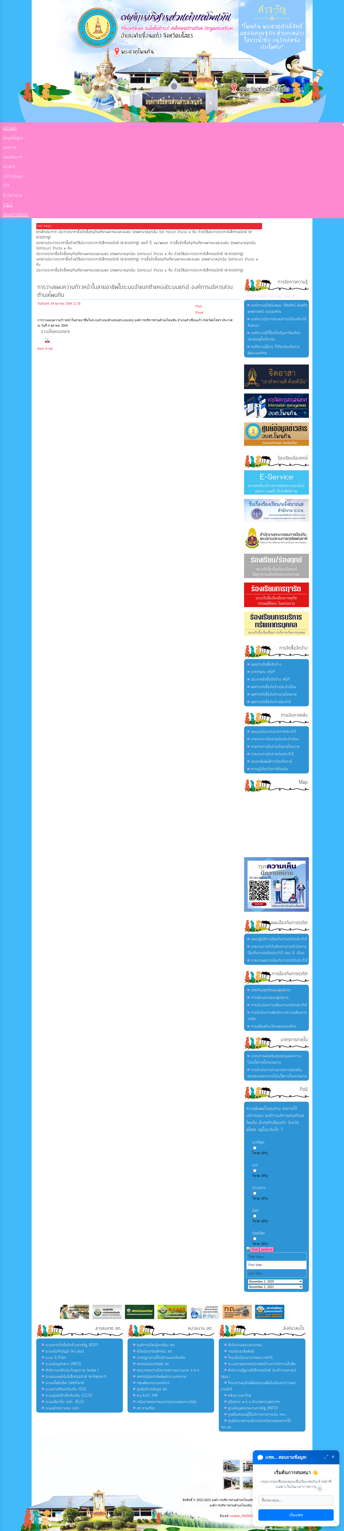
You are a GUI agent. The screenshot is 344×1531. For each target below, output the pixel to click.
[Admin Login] (319, 1488)
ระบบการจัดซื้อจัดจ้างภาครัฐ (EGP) (72, 1345)
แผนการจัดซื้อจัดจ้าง (266, 664)
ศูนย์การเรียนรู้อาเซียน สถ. (156, 1345)
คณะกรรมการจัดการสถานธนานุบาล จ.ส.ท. (168, 1370)
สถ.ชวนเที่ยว (146, 1408)
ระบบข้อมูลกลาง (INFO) (63, 1364)
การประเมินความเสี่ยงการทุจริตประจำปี (279, 1005)
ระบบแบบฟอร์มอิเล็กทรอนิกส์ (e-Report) (76, 1376)
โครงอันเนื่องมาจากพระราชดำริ (250, 1357)
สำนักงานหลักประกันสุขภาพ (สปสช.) (72, 1370)
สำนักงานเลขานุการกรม (245, 1345)
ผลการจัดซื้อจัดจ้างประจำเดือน (273, 687)
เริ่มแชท (296, 1515)
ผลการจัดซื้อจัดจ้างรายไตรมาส (274, 694)
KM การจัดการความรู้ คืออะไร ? (272, 296)
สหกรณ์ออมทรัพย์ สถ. (153, 1364)
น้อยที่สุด (258, 1233)
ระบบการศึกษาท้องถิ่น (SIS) (66, 1389)
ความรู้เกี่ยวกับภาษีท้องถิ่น (269, 769)
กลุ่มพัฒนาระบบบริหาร (153, 1383)
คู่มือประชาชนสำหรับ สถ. (155, 1351)
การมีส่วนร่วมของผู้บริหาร (270, 997)
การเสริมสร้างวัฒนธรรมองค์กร (273, 1026)
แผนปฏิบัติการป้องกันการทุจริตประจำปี (279, 939)
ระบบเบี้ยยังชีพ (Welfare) (65, 1383)
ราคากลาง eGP (263, 672)
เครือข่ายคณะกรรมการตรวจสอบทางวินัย (166, 1402)
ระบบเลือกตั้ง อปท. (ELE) (65, 1402)
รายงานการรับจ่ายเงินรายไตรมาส (275, 746)
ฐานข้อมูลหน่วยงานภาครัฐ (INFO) (253, 1408)
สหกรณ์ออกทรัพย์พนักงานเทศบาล (161, 1376)
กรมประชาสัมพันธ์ (241, 1351)
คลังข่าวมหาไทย (239, 1395)
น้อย (255, 1210)
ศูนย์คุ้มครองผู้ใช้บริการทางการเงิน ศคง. (257, 1414)
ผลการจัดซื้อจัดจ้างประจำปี (271, 702)
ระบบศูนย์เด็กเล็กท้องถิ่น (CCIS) (69, 1395)
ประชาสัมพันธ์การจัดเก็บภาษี (271, 761)
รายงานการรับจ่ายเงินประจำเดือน (275, 739)
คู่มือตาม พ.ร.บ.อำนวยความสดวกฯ (254, 1402)
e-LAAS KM (147, 1395)
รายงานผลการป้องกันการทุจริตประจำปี (279, 960)
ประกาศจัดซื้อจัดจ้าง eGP (270, 679)
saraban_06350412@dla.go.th (249, 1516)
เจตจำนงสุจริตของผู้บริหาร (270, 990)
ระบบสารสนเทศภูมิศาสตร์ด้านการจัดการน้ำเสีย (262, 1364)
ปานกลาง (259, 1188)
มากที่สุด (258, 1142)
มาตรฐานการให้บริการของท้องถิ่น (161, 1357)
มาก (255, 1165)
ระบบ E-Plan (56, 1357)
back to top (45, 348)
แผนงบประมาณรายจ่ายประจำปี (273, 731)
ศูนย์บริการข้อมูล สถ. (152, 1389)
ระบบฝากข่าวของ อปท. (63, 1408)
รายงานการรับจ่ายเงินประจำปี (272, 754)
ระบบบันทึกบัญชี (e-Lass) (65, 1351)
